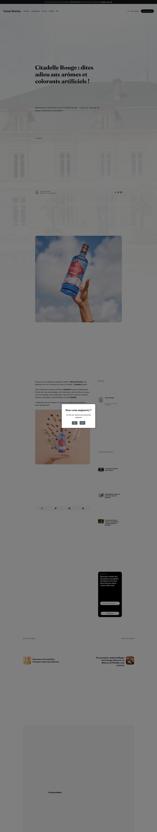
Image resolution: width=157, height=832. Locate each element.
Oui (75, 423)
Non (82, 423)
